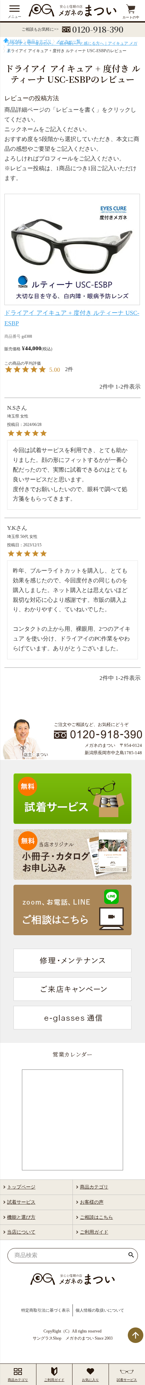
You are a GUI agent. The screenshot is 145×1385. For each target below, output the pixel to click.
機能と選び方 (21, 1217)
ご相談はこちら (96, 1217)
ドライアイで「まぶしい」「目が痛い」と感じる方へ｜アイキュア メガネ (72, 46)
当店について (21, 1232)
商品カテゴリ (94, 1187)
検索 (131, 1255)
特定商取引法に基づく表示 (45, 1310)
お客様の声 (92, 1202)
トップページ (21, 1187)
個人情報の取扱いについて (100, 1310)
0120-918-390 (97, 29)
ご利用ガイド (94, 1232)
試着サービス (21, 1202)
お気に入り (90, 1380)
